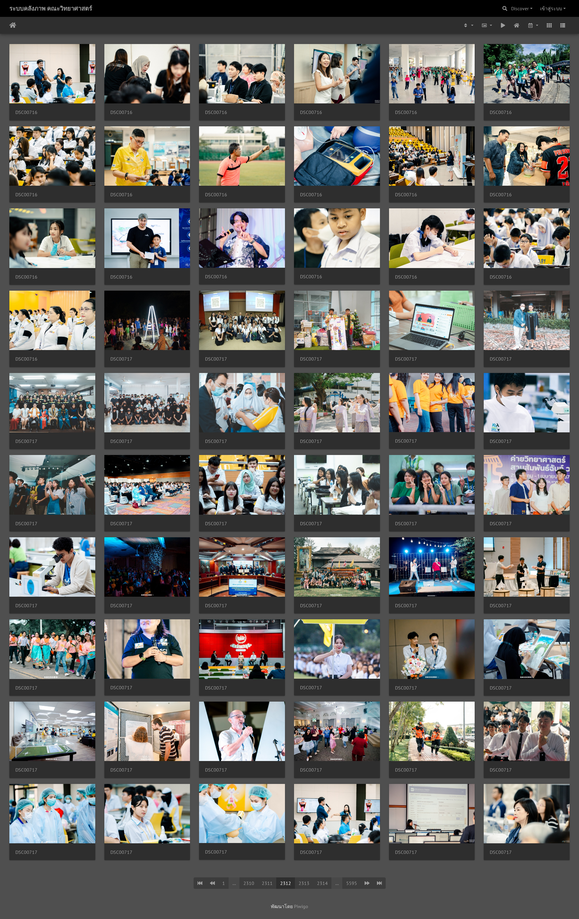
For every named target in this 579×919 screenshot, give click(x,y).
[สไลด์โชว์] (503, 25)
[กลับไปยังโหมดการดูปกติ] (517, 25)
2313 (304, 883)
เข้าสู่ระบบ (551, 8)
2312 (285, 883)
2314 (322, 883)
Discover (520, 8)
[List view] (563, 25)
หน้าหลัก (12, 25)
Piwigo (301, 906)
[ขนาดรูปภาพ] (486, 25)
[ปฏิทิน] (533, 25)
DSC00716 (26, 112)
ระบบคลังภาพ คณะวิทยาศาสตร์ (50, 8)
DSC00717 (121, 359)
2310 (248, 883)
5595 (351, 883)
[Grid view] (549, 25)
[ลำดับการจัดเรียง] (468, 25)
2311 (267, 883)
